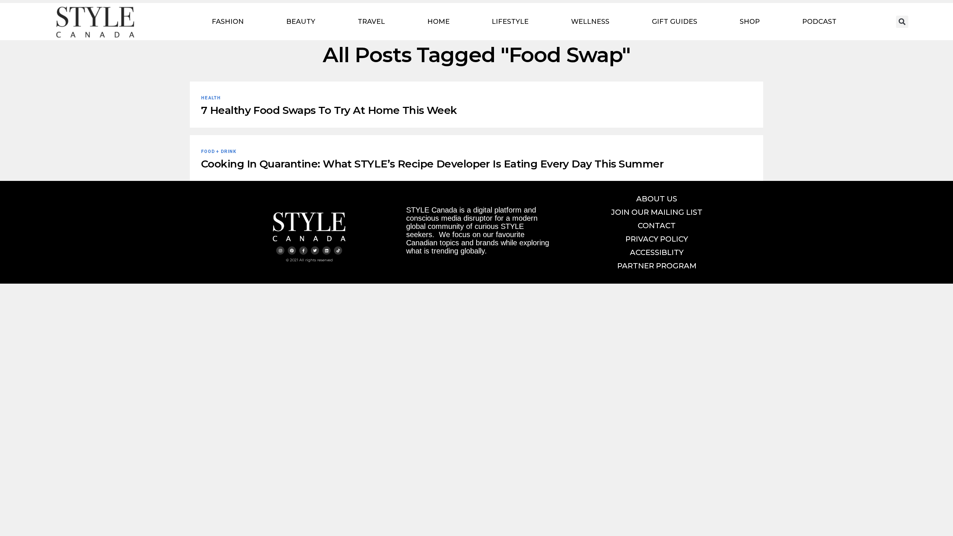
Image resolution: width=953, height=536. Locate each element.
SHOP (750, 21)
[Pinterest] (292, 250)
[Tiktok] (338, 250)
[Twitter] (315, 250)
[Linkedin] (326, 250)
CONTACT (657, 225)
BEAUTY (300, 21)
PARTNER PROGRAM (657, 265)
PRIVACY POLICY (656, 238)
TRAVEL (371, 21)
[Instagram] (280, 250)
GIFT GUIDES (674, 21)
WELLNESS (590, 21)
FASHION (228, 21)
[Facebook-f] (303, 250)
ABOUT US (656, 198)
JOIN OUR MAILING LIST (656, 212)
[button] (902, 22)
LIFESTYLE (510, 21)
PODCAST (819, 21)
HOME (438, 21)
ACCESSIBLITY (656, 252)
